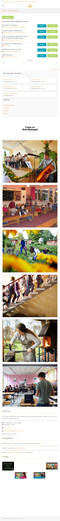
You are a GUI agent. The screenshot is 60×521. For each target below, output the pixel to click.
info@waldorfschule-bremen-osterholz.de (27, 1)
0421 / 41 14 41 (8, 428)
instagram (23, 448)
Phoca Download (54, 69)
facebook (17, 448)
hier (41, 443)
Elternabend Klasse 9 (9, 86)
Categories (8, 17)
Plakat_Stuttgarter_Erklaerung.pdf (11, 51)
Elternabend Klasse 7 (36, 86)
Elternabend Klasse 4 (9, 79)
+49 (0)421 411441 (8, 1)
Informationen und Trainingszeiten (14, 452)
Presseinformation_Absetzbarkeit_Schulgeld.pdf (15, 27)
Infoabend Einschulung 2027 (11, 93)
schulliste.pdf (7, 45)
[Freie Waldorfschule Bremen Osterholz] (30, 5)
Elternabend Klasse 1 (36, 79)
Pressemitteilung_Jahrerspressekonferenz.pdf (14, 32)
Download (52, 26)
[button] (30, 161)
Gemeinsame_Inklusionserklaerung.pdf (13, 40)
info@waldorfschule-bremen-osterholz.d (13, 431)
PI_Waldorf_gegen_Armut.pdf (10, 56)
